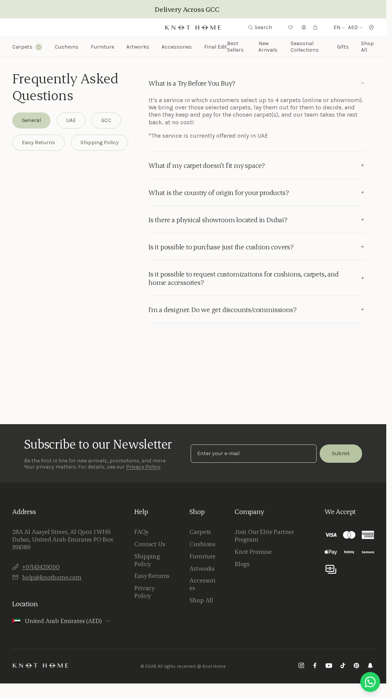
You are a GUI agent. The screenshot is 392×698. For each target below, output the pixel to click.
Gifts (343, 47)
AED (353, 27)
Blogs (242, 564)
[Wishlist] (290, 27)
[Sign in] (304, 27)
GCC (106, 120)
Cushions (202, 544)
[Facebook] (315, 666)
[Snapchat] (370, 666)
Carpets (200, 531)
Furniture (202, 556)
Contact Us (149, 544)
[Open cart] (315, 27)
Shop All (367, 46)
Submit (341, 453)
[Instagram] (301, 666)
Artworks (137, 47)
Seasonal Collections (305, 46)
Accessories (202, 584)
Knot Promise (253, 551)
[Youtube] (329, 666)
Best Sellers (235, 46)
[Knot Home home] (40, 665)
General (31, 120)
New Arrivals (268, 46)
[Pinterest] (356, 666)
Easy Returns (38, 142)
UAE (71, 120)
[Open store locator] (371, 27)
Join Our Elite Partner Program (264, 535)
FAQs (141, 531)
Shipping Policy (99, 142)
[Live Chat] (370, 682)
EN (336, 27)
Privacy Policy (143, 467)
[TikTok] (342, 666)
